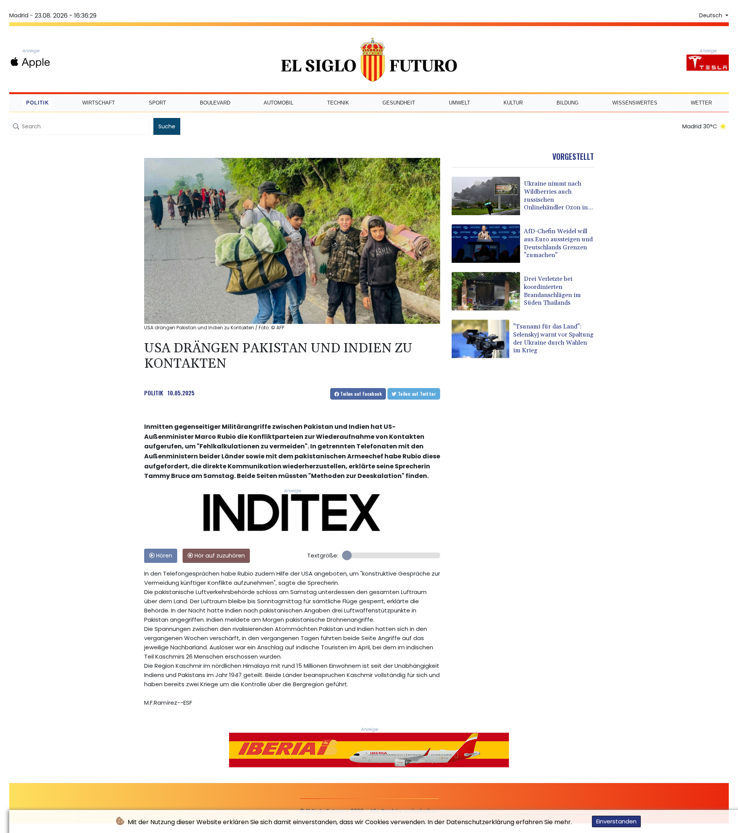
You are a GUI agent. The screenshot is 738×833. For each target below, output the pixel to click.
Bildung (567, 103)
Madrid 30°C (699, 126)
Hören (163, 555)
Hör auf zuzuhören (219, 555)
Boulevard (215, 103)
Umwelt (459, 103)
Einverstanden (616, 821)
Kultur (513, 103)
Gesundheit (398, 103)
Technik (338, 103)
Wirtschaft (98, 103)
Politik (37, 103)
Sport (157, 103)
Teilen (360, 393)
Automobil (278, 103)
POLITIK (153, 392)
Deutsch (711, 15)
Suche (166, 126)
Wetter (701, 103)
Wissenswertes (634, 103)
